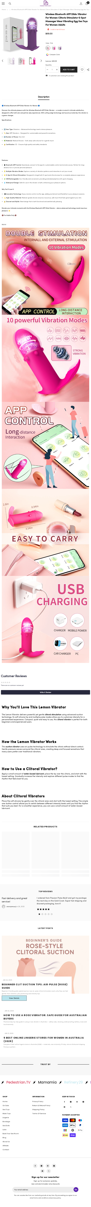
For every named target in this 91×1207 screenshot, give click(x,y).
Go (76, 1189)
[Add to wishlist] (82, 70)
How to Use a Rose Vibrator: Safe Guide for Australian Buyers (45, 1017)
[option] (22, 32)
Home (4, 9)
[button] (2, 61)
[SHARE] (87, 70)
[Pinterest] (77, 1102)
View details (14, 998)
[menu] (3, 3)
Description (43, 96)
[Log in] (81, 3)
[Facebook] (64, 1102)
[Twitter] (70, 1107)
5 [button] (51, 914)
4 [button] (48, 914)
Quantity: (49, 65)
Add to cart (69, 69)
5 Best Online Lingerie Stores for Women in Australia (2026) (44, 1039)
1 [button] (39, 914)
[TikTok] (83, 1102)
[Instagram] (70, 1102)
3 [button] (45, 914)
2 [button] (42, 914)
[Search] (10, 3)
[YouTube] (64, 1107)
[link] (16, 871)
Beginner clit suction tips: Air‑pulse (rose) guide (35, 986)
